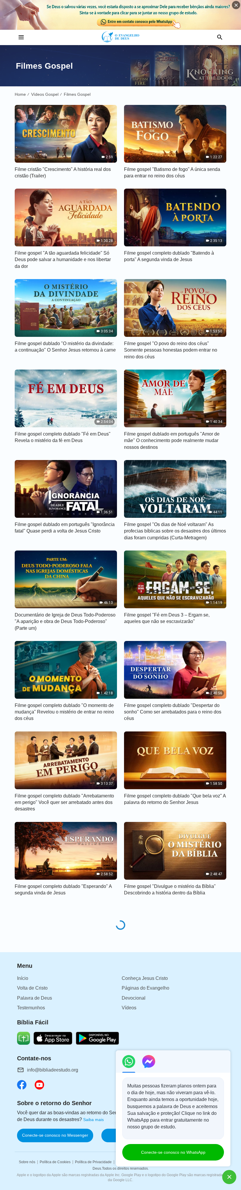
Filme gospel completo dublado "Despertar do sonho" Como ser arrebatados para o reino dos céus (172, 712)
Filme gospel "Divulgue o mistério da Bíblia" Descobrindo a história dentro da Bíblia (170, 889)
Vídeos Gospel (44, 94)
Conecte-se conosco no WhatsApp (173, 1152)
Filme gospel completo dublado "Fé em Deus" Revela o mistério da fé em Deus (63, 437)
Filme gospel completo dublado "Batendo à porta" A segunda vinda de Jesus (169, 256)
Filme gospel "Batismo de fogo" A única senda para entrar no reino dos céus (172, 172)
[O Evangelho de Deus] (121, 37)
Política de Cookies (55, 1162)
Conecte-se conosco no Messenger (55, 1135)
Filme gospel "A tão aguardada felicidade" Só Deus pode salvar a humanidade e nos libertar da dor (63, 259)
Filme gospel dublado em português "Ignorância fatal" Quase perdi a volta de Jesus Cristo (65, 527)
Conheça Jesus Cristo (145, 978)
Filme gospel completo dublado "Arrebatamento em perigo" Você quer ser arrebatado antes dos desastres (64, 802)
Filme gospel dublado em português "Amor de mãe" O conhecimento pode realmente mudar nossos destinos (172, 440)
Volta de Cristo (32, 987)
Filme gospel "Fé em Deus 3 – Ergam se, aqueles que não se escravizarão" (167, 618)
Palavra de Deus (34, 998)
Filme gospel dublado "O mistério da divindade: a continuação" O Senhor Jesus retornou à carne (65, 346)
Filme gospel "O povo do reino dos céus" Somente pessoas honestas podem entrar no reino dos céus (170, 350)
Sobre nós (27, 1162)
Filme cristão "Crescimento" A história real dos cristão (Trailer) (63, 172)
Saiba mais (93, 1119)
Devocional (133, 998)
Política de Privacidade (93, 1162)
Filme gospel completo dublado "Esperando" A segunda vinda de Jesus (63, 889)
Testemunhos (31, 1007)
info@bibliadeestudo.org (52, 1069)
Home (20, 94)
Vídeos (129, 1007)
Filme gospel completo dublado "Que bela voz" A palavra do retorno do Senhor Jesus (175, 799)
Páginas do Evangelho (145, 987)
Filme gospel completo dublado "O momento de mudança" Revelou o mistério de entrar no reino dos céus (64, 712)
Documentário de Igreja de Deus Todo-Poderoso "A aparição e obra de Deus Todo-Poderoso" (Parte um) (65, 621)
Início (22, 978)
